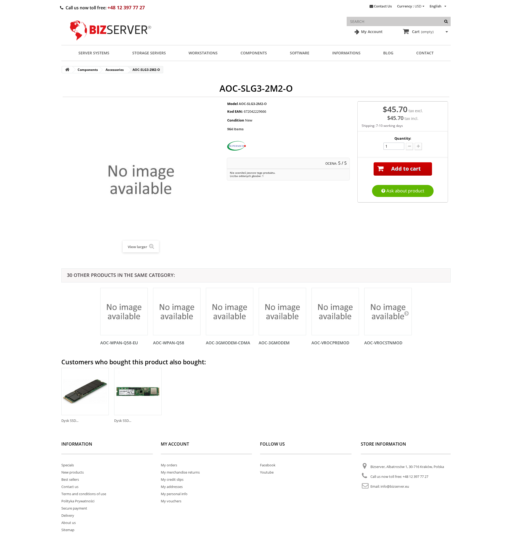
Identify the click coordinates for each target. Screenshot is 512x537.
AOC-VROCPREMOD (330, 342)
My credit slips (172, 479)
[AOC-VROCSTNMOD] (388, 311)
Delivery (67, 515)
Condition (235, 120)
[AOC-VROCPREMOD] (335, 311)
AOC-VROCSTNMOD (383, 342)
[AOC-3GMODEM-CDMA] (229, 311)
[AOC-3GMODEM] (282, 311)
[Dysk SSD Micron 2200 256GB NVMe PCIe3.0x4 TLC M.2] (85, 391)
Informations (346, 52)
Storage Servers (149, 52)
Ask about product (404, 191)
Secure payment (74, 508)
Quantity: (402, 138)
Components (254, 52)
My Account (371, 31)
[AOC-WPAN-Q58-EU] (124, 311)
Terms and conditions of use (83, 493)
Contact (425, 52)
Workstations (203, 52)
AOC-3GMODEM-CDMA (228, 342)
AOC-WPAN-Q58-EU (119, 342)
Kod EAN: (235, 111)
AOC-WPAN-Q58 (168, 342)
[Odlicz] (409, 146)
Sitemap (67, 529)
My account (175, 444)
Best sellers (70, 479)
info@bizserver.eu (395, 486)
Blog (388, 52)
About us (68, 522)
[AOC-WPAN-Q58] (177, 311)
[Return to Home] (67, 69)
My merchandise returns (180, 472)
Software (299, 52)
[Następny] (406, 313)
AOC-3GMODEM (274, 342)
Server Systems (93, 52)
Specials (67, 465)
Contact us (69, 486)
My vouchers (171, 501)
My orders (169, 465)
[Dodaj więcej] (418, 146)
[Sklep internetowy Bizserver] (110, 42)
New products (72, 472)
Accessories (115, 69)
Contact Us (383, 6)
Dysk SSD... (69, 420)
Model (232, 103)
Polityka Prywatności (77, 501)
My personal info (174, 493)
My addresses (172, 486)
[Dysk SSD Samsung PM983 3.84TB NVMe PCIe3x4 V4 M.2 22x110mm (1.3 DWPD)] (138, 391)
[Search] (446, 21)
